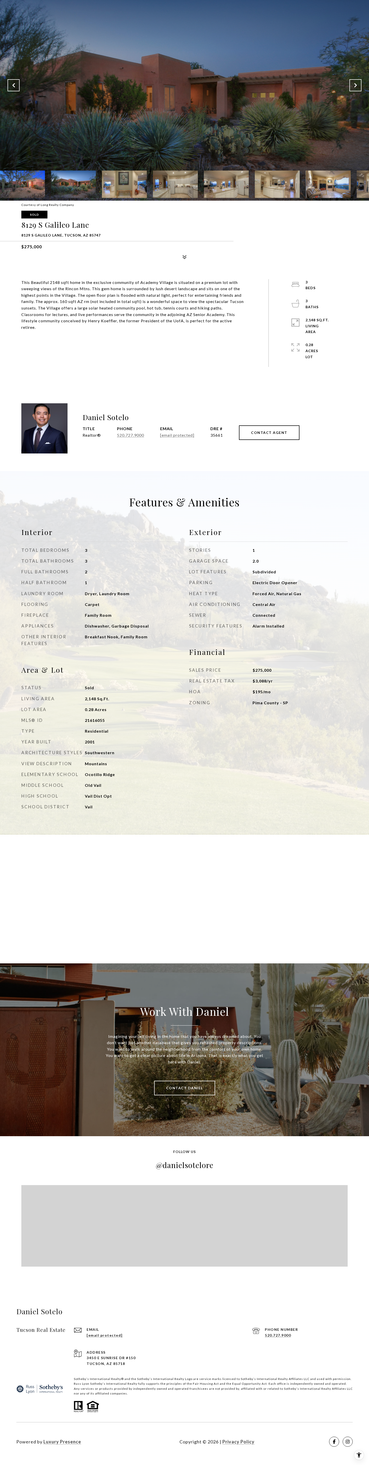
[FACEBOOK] (334, 1442)
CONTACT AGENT (269, 432)
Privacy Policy (238, 1441)
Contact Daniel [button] (184, 1088)
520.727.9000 (130, 435)
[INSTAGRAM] (348, 1442)
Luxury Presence (62, 1441)
